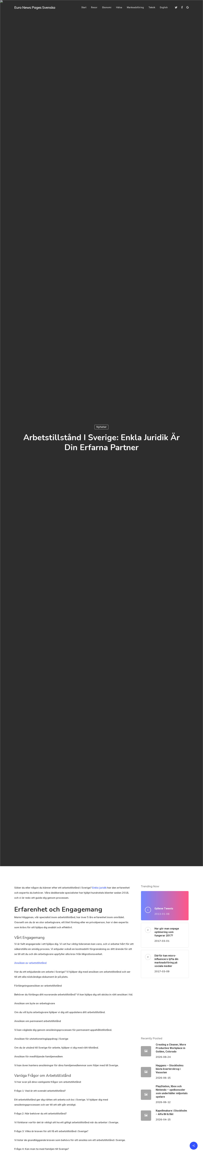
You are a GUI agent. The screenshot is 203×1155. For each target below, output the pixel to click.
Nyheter (101, 426)
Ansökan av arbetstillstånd (30, 962)
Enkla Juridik (99, 887)
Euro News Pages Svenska (34, 7)
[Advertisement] (165, 1007)
